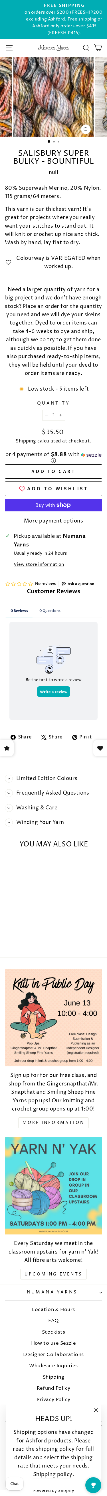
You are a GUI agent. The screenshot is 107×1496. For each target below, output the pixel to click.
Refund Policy (53, 1388)
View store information (39, 565)
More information (53, 1122)
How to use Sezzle (53, 1343)
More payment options (53, 520)
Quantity (53, 403)
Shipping (26, 441)
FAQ (53, 1320)
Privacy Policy (53, 1399)
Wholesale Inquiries (53, 1365)
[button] (53, 458)
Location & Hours (53, 1309)
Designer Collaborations (53, 1354)
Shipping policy (52, 1474)
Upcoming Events (53, 1274)
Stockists (53, 1332)
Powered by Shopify (53, 1490)
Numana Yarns (52, 1292)
